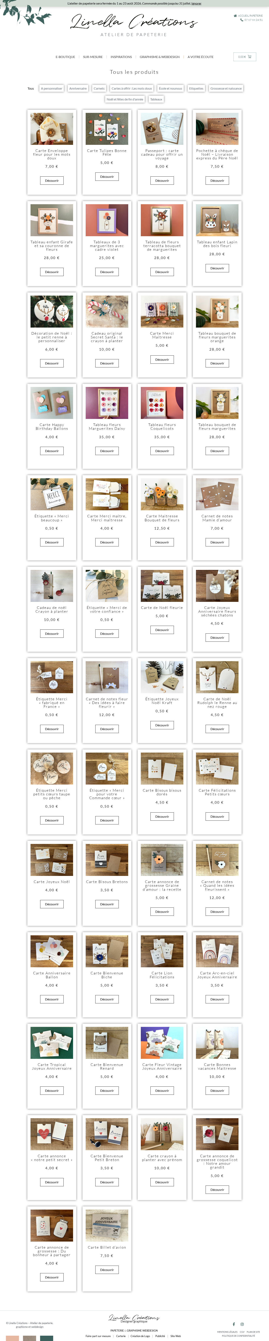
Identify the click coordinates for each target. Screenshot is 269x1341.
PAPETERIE (117, 1330)
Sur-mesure (93, 57)
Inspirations (121, 57)
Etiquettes (196, 88)
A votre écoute (200, 57)
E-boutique (65, 57)
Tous (31, 88)
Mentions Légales (227, 1332)
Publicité (160, 1336)
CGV (242, 1332)
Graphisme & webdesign (160, 57)
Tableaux (156, 99)
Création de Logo (140, 1336)
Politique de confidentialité (238, 1335)
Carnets (99, 88)
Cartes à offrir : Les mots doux (132, 88)
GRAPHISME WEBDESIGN (142, 1330)
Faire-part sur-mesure (98, 1336)
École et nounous (170, 88)
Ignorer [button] (196, 3)
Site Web (176, 1336)
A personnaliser (51, 88)
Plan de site (253, 1332)
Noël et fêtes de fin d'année (125, 99)
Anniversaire (78, 88)
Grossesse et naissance (226, 88)
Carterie (121, 1336)
